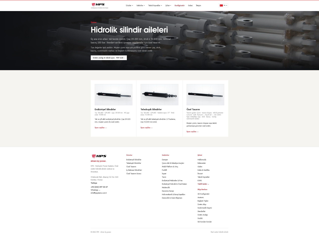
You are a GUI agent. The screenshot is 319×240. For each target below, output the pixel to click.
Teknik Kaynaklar (154, 5)
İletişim (198, 5)
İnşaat (164, 173)
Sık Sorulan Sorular (205, 221)
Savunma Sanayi (168, 191)
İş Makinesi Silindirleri (134, 170)
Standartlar (201, 211)
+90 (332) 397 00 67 (99, 187)
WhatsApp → (95, 190)
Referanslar (202, 163)
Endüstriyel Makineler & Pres (172, 180)
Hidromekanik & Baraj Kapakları (173, 194)
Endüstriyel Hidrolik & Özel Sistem (174, 184)
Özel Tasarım (131, 166)
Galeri (190, 5)
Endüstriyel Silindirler (133, 159)
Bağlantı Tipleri (203, 201)
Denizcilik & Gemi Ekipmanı (172, 198)
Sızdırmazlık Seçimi (205, 208)
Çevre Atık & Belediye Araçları (173, 163)
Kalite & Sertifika (203, 170)
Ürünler (128, 5)
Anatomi (201, 197)
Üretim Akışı (202, 204)
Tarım (164, 177)
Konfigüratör (180, 5)
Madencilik (166, 187)
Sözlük (200, 218)
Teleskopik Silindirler (133, 163)
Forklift (164, 170)
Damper (165, 159)
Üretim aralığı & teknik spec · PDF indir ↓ (109, 58)
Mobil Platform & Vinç (170, 166)
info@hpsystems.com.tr (99, 193)
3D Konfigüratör (203, 194)
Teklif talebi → (203, 184)
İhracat (200, 173)
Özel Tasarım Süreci (133, 173)
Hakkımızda (202, 159)
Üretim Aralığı (203, 215)
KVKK (200, 180)
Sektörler (140, 5)
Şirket (167, 5)
